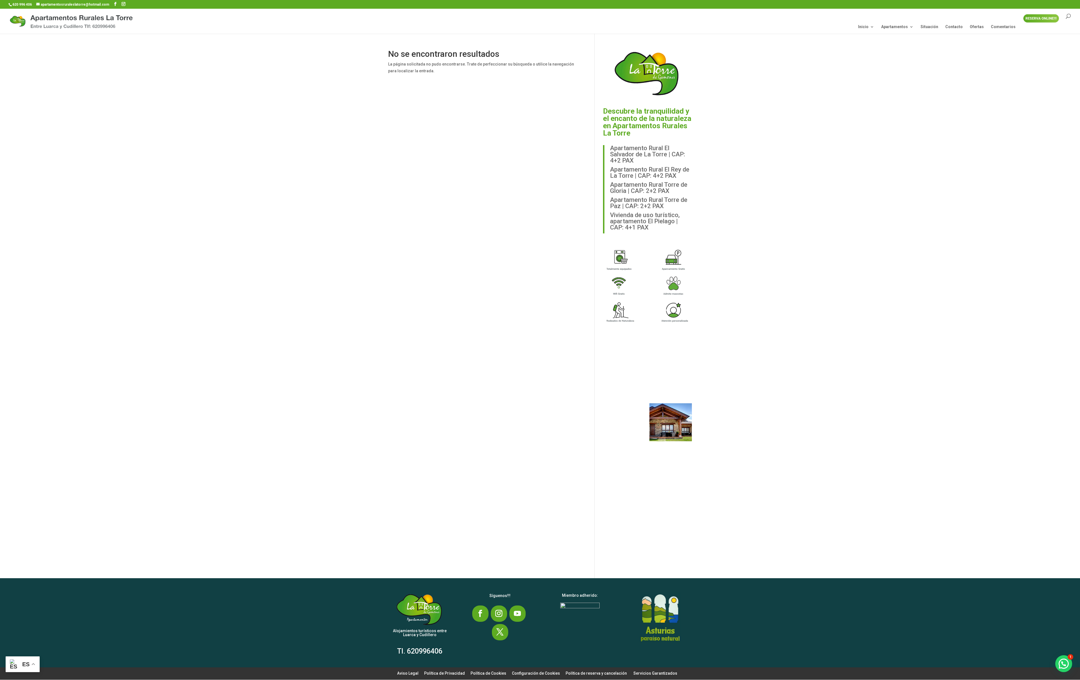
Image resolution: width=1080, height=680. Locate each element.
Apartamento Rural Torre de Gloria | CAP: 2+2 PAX (648, 187)
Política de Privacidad (444, 673)
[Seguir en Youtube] (517, 613)
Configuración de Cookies (536, 673)
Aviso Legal (407, 673)
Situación (929, 27)
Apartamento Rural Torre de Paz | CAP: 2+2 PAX (648, 203)
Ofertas (977, 27)
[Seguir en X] (500, 632)
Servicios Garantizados (655, 673)
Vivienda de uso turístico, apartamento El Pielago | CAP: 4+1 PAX (645, 221)
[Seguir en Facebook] (480, 613)
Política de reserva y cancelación (596, 673)
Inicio (863, 27)
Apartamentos (894, 27)
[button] (626, 368)
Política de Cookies (488, 673)
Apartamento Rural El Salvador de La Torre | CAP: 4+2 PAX (647, 154)
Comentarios (1003, 27)
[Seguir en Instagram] (499, 613)
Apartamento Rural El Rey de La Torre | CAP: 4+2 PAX (649, 172)
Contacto (954, 27)
